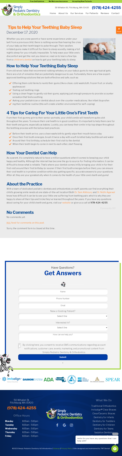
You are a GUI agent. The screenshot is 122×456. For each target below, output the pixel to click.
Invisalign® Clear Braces (103, 409)
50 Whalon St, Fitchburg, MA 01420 (72, 8)
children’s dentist (23, 59)
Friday (8, 436)
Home (53, 13)
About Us (63, 13)
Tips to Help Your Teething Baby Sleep (45, 27)
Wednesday (11, 428)
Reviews (105, 13)
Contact (115, 13)
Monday (9, 421)
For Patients (92, 13)
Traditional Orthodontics (103, 406)
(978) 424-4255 (106, 8)
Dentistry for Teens (103, 428)
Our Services (76, 13)
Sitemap (56, 448)
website (66, 202)
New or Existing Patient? (62, 311)
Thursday (10, 432)
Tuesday (9, 425)
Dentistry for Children (104, 425)
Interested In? (63, 322)
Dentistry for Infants (104, 417)
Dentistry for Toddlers (104, 421)
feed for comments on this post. (25, 222)
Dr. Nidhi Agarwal (106, 192)
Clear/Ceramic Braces (103, 413)
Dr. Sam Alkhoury (83, 192)
